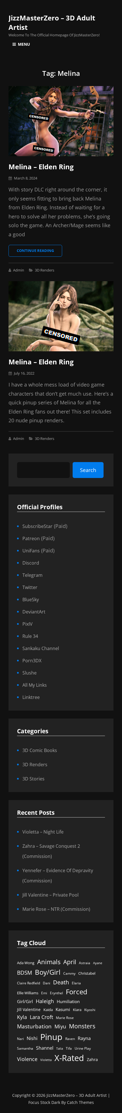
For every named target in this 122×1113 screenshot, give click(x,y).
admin (18, 270)
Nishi (32, 1038)
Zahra (92, 1059)
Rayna (84, 1038)
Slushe (29, 673)
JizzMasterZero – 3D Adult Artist (77, 1095)
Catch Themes (80, 1102)
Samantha (25, 1048)
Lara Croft (41, 1017)
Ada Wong (25, 962)
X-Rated (69, 1057)
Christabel (86, 973)
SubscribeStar (37, 526)
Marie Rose (65, 1017)
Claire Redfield (28, 983)
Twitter (29, 587)
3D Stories (33, 779)
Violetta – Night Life (43, 832)
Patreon (31, 538)
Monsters (82, 1026)
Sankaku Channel (40, 648)
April (69, 962)
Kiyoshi (89, 1009)
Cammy (69, 973)
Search (88, 470)
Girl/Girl (25, 1002)
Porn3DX (31, 660)
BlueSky (30, 599)
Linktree (31, 697)
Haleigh (45, 1001)
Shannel (44, 1048)
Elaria (76, 983)
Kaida (48, 1009)
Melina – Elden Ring (41, 166)
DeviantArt (33, 612)
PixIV (27, 624)
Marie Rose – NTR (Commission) (56, 909)
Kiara (77, 1009)
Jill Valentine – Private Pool (50, 895)
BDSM (24, 972)
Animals (48, 961)
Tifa (69, 1048)
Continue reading (39, 252)
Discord (30, 563)
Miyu (60, 1026)
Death (61, 982)
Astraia (84, 963)
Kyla (22, 1016)
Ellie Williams (27, 992)
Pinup (51, 1037)
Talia (59, 1049)
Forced (76, 991)
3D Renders (44, 270)
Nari (20, 1038)
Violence (27, 1059)
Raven (70, 1038)
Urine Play (83, 1048)
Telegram (32, 575)
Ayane (97, 963)
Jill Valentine (29, 1009)
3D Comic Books (39, 750)
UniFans (31, 551)
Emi (44, 993)
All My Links (34, 685)
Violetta (46, 1060)
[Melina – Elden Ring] (61, 121)
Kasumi (63, 1009)
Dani (46, 983)
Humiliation (68, 1001)
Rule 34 (30, 636)
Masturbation (34, 1026)
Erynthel (56, 993)
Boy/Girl (47, 972)
